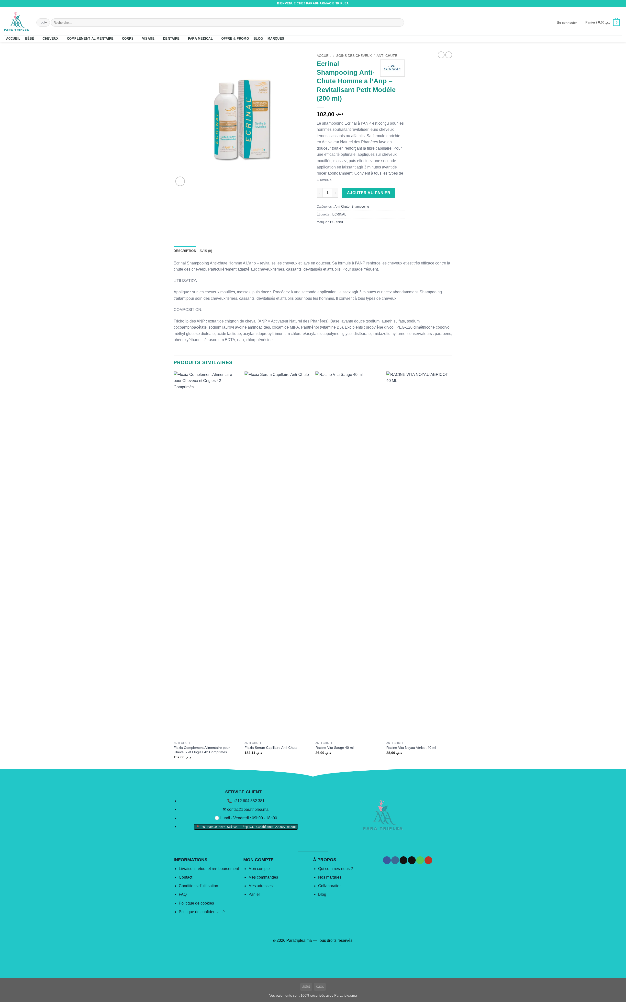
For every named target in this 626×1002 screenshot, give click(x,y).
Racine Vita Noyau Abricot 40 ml (411, 748)
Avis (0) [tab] (206, 251)
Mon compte (259, 869)
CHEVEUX (50, 38)
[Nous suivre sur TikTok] (605, 3)
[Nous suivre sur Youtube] (619, 3)
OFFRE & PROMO (235, 38)
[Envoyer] (399, 22)
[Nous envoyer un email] (610, 3)
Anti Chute (387, 56)
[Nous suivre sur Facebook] (596, 3)
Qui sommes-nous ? (335, 869)
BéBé (29, 38)
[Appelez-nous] (615, 3)
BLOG (258, 38)
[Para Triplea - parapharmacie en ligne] (16, 21)
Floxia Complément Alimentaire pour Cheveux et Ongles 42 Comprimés (202, 750)
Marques (276, 38)
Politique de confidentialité (202, 912)
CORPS (128, 38)
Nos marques (329, 877)
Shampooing (360, 206)
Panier (254, 894)
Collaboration (330, 886)
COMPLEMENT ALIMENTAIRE (90, 38)
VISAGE (148, 38)
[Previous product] (448, 54)
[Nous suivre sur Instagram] (601, 3)
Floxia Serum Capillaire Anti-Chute (271, 748)
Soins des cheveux (354, 56)
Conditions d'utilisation (198, 886)
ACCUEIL (13, 38)
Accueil (324, 56)
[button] (567, 23)
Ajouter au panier (369, 193)
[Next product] (441, 54)
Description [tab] (185, 251)
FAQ (183, 894)
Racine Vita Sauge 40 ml (334, 748)
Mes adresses (260, 886)
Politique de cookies (196, 903)
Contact (185, 877)
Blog (322, 894)
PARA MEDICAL (200, 38)
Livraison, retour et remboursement (209, 869)
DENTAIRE (171, 38)
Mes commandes (263, 877)
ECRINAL (339, 214)
